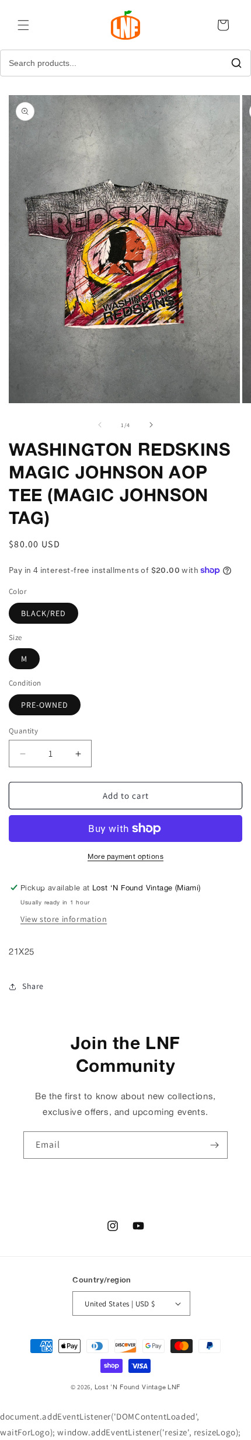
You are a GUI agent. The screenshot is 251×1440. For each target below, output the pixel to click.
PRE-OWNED (44, 705)
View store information (63, 919)
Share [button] (33, 986)
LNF (174, 1387)
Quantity (23, 731)
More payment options (125, 856)
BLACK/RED (43, 613)
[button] (23, 25)
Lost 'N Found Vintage (130, 1387)
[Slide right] (151, 425)
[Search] (236, 63)
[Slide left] (100, 425)
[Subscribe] (214, 1145)
